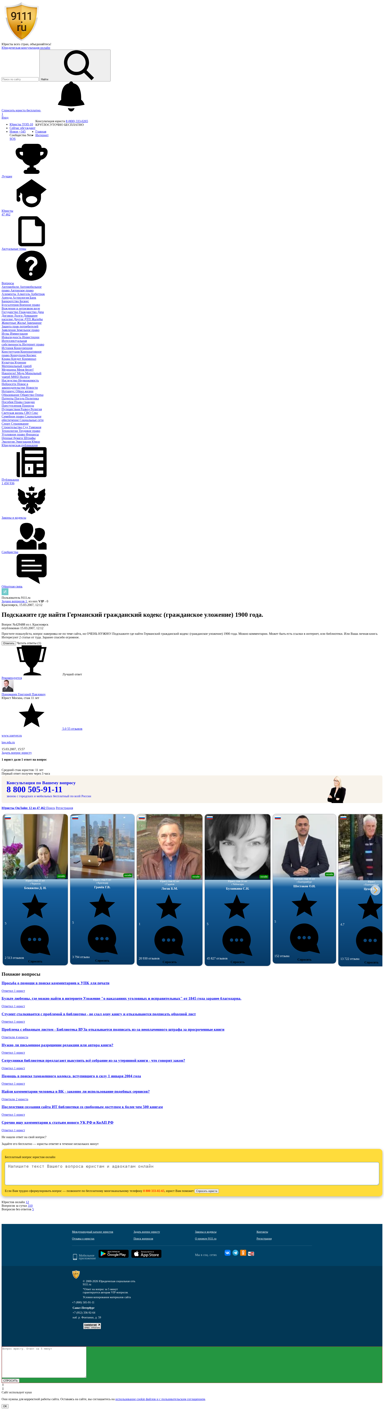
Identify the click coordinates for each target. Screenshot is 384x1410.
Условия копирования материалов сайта (107, 1297)
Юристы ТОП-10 (21, 124)
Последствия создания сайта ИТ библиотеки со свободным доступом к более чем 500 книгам (82, 1107)
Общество (27, 395)
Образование (11, 395)
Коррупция (18, 355)
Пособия (8, 402)
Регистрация (64, 808)
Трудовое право (29, 431)
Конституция (11, 351)
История (8, 348)
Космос (31, 355)
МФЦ (15, 377)
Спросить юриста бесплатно (21, 110)
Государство (10, 312)
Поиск (50, 808)
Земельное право (27, 330)
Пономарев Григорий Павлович (23, 694)
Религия (36, 409)
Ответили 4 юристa (15, 1037)
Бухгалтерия (10, 304)
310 (30, 1205)
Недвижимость (28, 380)
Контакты (262, 1231)
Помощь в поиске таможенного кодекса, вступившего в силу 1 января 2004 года (71, 1076)
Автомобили (11, 286)
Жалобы (37, 319)
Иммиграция (19, 333)
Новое (18, 131)
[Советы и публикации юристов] (22, 40)
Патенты (8, 398)
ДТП (28, 319)
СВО (28, 413)
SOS (13, 138)
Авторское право (22, 290)
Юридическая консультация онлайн (26, 47)
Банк (33, 297)
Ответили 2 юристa (15, 1099)
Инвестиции (30, 337)
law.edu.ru (8, 742)
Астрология (21, 297)
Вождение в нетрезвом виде (21, 308)
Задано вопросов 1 (14, 601)
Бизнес (24, 301)
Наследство (10, 380)
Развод (26, 409)
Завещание (34, 322)
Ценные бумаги (13, 438)
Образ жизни (24, 391)
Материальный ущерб (17, 366)
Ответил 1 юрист (13, 990)
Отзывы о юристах (83, 1238)
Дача (40, 312)
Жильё (22, 322)
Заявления (9, 330)
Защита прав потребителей (20, 326)
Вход (5, 117)
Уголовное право (14, 434)
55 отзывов (72, 728)
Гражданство (28, 312)
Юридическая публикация (20, 445)
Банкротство (11, 301)
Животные (9, 322)
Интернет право (33, 344)
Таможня (35, 427)
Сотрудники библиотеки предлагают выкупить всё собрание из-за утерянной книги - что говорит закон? (93, 1060)
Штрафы (30, 438)
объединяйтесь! (40, 44)
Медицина (9, 369)
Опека (39, 395)
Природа (28, 405)
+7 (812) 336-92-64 (84, 1312)
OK (5, 1406)
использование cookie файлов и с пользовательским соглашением (160, 1399)
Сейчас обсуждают (22, 128)
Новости (32, 387)
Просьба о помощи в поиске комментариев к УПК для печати (55, 983)
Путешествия (11, 409)
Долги (18, 315)
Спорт (6, 423)
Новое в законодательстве (15, 385)
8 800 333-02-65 (153, 1191)
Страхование (20, 423)
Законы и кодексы (205, 1231)
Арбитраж (38, 294)
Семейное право (13, 416)
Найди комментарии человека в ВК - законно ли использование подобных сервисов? (76, 1091)
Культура (8, 362)
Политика (32, 398)
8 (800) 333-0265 (77, 121)
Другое (19, 319)
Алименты (9, 294)
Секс (35, 413)
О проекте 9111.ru (205, 1238)
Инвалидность (12, 337)
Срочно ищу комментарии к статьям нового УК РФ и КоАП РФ (57, 1122)
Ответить (8, 643)
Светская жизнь (13, 413)
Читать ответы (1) (29, 643)
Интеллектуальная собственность (14, 342)
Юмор (36, 441)
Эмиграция (23, 441)
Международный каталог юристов (92, 1231)
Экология (8, 441)
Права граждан (24, 402)
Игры (6, 333)
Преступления (12, 405)
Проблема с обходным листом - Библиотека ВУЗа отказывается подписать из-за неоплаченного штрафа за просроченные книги (113, 1029)
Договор (8, 315)
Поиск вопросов (143, 1238)
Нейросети (9, 384)
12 (27, 1202)
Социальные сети (32, 420)
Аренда (7, 297)
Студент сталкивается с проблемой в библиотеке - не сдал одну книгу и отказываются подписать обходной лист (99, 1014)
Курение (20, 362)
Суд (26, 427)
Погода (19, 398)
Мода (21, 373)
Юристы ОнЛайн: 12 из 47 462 (24, 808)
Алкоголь (24, 294)
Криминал (29, 359)
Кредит (16, 359)
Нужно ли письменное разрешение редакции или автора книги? (57, 1045)
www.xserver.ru (12, 735)
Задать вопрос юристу (17, 752)
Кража (6, 359)
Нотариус (9, 391)
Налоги (25, 377)
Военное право (29, 304)
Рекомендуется (12, 678)
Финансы (32, 434)
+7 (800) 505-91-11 (83, 1302)
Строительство (12, 427)
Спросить (35, 961)
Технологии (10, 431)
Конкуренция (23, 348)
